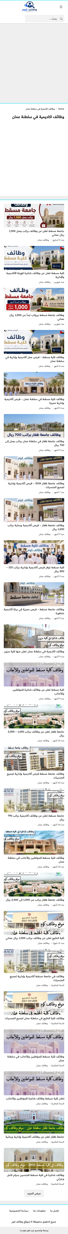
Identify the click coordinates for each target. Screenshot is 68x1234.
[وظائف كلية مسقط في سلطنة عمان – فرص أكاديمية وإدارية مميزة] (34, 391)
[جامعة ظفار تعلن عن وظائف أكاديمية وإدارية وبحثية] (34, 1127)
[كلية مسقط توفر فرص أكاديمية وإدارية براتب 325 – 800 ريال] (34, 559)
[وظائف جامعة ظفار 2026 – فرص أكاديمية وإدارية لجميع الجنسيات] (34, 475)
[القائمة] (61, 7)
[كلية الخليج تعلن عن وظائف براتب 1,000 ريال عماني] (34, 928)
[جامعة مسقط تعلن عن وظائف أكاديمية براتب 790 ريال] (34, 808)
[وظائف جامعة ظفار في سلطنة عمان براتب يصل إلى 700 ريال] (34, 433)
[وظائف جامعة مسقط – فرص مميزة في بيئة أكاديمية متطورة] (34, 601)
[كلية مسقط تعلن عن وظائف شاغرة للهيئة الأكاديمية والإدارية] (34, 265)
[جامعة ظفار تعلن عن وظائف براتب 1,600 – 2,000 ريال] (34, 723)
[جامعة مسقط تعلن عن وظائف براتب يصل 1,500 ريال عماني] (34, 223)
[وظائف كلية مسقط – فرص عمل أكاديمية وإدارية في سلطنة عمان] (34, 349)
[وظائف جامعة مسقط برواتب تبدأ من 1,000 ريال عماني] (34, 307)
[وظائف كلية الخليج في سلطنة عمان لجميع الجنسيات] (34, 1008)
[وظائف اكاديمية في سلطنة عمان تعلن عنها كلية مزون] (34, 641)
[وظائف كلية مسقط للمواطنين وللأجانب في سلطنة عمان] (34, 1048)
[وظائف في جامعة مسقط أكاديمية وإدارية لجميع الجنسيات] (34, 968)
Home (61, 108)
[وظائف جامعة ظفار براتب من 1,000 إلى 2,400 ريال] (34, 890)
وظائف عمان (43, 240)
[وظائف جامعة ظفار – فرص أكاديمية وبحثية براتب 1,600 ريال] (34, 517)
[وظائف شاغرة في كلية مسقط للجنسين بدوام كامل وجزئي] (34, 1167)
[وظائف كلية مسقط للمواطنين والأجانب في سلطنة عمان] (34, 850)
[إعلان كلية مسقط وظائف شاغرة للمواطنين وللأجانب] (34, 1088)
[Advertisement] (34, 61)
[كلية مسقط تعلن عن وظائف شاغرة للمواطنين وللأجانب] (34, 682)
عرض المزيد (34, 1193)
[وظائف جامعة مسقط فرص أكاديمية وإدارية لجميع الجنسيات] (34, 766)
